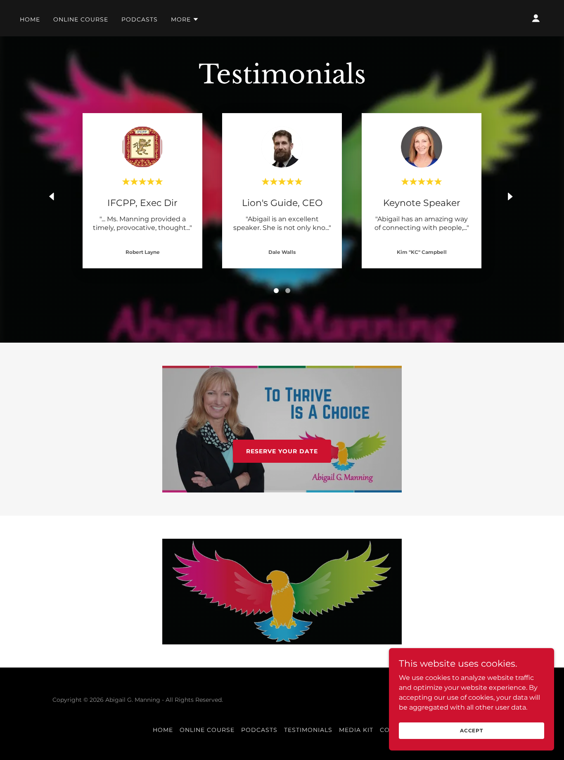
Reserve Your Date (282, 451)
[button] (185, 19)
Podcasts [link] (139, 19)
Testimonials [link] (308, 730)
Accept (471, 730)
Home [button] (163, 730)
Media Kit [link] (356, 730)
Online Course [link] (80, 19)
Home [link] (30, 19)
